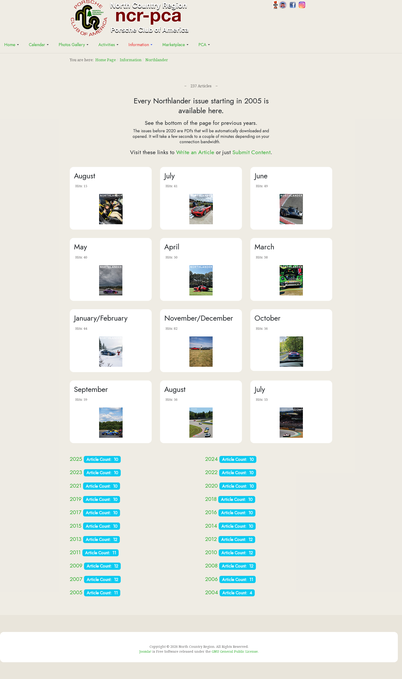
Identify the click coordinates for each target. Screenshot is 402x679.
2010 (211, 552)
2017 (75, 512)
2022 (211, 472)
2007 (76, 579)
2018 (211, 499)
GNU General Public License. (235, 651)
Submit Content (251, 152)
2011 (75, 552)
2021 (75, 486)
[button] (12, 44)
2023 (76, 472)
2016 (211, 512)
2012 (211, 539)
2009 (76, 565)
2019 (75, 499)
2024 (211, 459)
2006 (211, 579)
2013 (75, 539)
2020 (212, 486)
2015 (75, 526)
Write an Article (195, 152)
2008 (211, 565)
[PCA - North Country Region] (129, 17)
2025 (76, 459)
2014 (211, 526)
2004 (211, 592)
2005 (76, 592)
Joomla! (145, 651)
